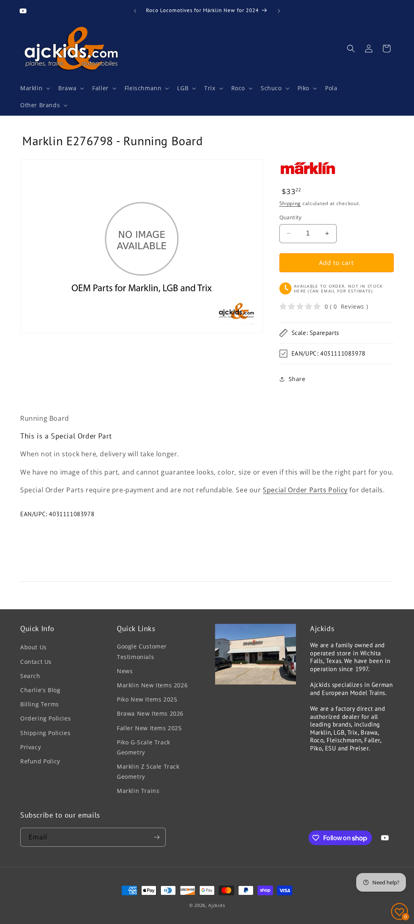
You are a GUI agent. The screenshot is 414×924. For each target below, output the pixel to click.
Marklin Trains (138, 791)
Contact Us (36, 661)
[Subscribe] (156, 837)
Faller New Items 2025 (149, 728)
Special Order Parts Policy (305, 489)
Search (30, 676)
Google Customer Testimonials (142, 651)
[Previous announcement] (135, 11)
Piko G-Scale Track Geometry (143, 747)
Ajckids (216, 905)
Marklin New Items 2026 (152, 685)
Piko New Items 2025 (147, 699)
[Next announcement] (279, 11)
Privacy (30, 747)
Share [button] (297, 379)
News (125, 671)
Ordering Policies (45, 718)
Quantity (290, 217)
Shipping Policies (45, 733)
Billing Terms (39, 704)
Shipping (290, 203)
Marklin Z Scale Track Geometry (148, 771)
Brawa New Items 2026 (150, 713)
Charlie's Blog (40, 690)
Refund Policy (40, 761)
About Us (33, 647)
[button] (34, 88)
